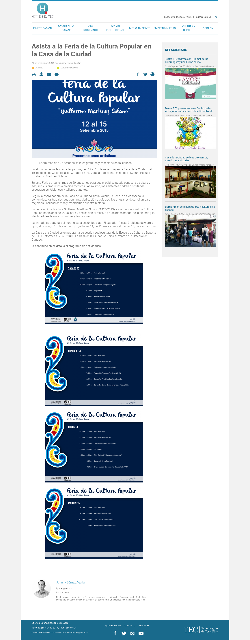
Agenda (39, 67)
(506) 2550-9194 (68, 627)
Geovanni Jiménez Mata (200, 115)
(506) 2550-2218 (49, 627)
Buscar (216, 28)
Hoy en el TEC (43, 9)
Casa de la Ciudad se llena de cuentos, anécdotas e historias (186, 159)
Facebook (114, 633)
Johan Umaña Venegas (203, 66)
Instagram (132, 633)
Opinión (208, 28)
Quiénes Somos (203, 17)
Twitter (123, 633)
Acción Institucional (115, 28)
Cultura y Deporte (188, 28)
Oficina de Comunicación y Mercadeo (50, 623)
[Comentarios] (58, 74)
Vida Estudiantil (90, 28)
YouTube (140, 633)
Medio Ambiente (139, 28)
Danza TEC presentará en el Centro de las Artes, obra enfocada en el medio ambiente (189, 110)
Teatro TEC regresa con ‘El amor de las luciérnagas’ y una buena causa (186, 60)
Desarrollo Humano (66, 28)
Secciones (144, 625)
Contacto (130, 625)
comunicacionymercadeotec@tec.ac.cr (69, 632)
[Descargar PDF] (43, 74)
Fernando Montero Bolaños (202, 214)
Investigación (42, 28)
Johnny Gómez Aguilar (70, 63)
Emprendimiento (165, 28)
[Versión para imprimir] (35, 74)
